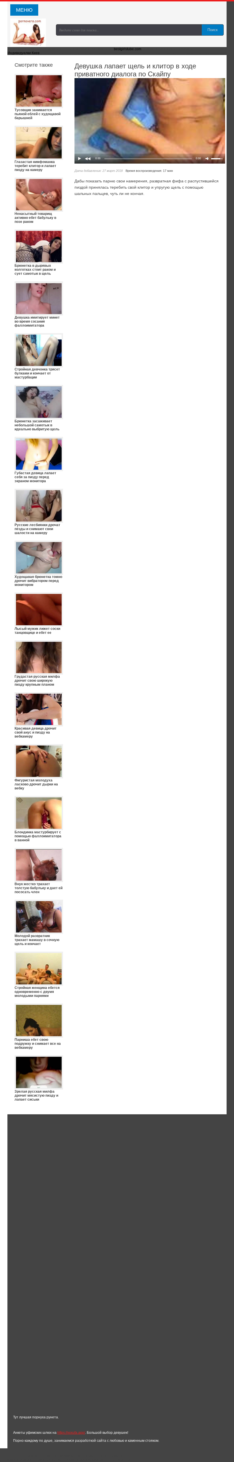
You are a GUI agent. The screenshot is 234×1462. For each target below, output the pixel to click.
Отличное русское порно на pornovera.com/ (30, 33)
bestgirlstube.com (127, 49)
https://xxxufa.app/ (71, 1433)
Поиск (212, 30)
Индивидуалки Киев (23, 53)
